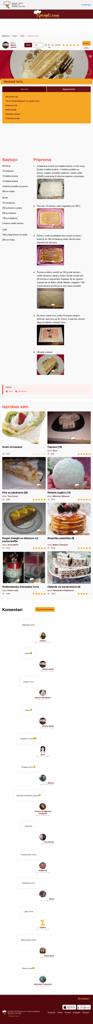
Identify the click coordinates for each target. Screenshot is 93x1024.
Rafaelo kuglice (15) (69, 479)
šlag (10, 391)
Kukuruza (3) (11, 105)
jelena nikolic (13, 46)
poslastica (22, 391)
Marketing (11, 1013)
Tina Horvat (49, 842)
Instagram (76, 1012)
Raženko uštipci (13, 114)
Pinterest (85, 1012)
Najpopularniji (69, 89)
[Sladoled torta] (61, 189)
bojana (43, 641)
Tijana (51, 899)
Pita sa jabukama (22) (24, 479)
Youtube (68, 1012)
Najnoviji (24, 89)
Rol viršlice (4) (12, 97)
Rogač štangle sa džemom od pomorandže (24, 526)
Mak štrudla (11, 110)
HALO (17, 1016)
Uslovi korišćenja (33, 1011)
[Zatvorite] (1, 4)
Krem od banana (24, 433)
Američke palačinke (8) (69, 526)
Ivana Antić (49, 956)
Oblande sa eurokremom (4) (69, 573)
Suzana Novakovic (43, 697)
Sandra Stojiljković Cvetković (42, 812)
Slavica (51, 783)
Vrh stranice (83, 998)
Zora (43, 754)
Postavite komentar (45, 609)
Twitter (60, 1012)
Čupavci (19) (69, 433)
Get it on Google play (84, 1007)
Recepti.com (46, 14)
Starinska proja (13, 118)
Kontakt (18, 1013)
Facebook (51, 1012)
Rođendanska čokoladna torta (24, 573)
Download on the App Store (69, 1007)
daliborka (43, 870)
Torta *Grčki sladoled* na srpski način (23, 101)
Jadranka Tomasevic (43, 984)
